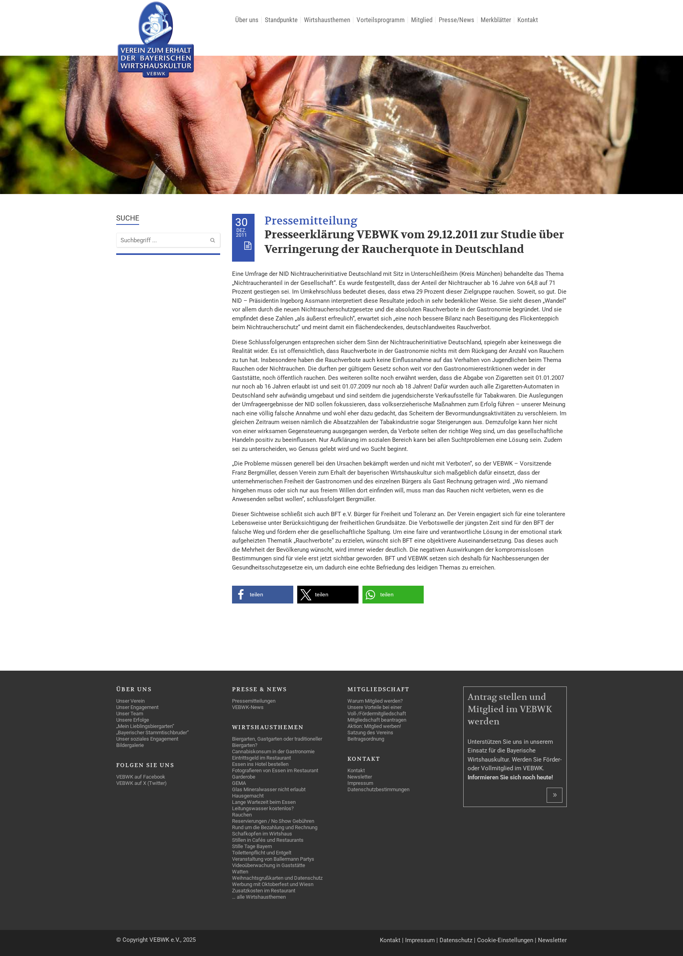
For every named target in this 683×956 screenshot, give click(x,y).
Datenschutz (456, 940)
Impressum (420, 940)
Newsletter (552, 940)
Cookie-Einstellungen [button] (505, 940)
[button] (262, 594)
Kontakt (390, 940)
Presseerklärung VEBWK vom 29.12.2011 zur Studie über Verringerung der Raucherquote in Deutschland (414, 242)
